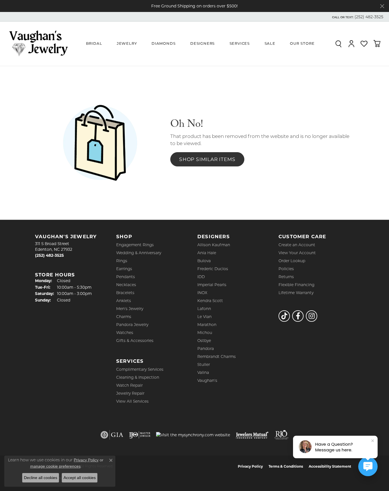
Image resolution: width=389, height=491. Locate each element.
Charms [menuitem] (123, 316)
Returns (286, 276)
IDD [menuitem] (201, 276)
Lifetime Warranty (296, 292)
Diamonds (163, 44)
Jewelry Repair (130, 393)
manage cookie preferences (55, 466)
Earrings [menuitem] (124, 268)
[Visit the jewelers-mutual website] (252, 435)
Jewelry (127, 44)
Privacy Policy (250, 466)
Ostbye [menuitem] (204, 340)
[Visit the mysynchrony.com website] (193, 435)
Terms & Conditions (286, 466)
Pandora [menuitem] (205, 348)
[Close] (382, 6)
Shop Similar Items (207, 159)
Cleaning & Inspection (137, 377)
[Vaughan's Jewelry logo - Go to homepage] (38, 44)
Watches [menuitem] (124, 332)
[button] (357, 17)
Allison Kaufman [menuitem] (213, 245)
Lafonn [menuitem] (204, 308)
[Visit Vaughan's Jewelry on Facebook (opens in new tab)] (298, 316)
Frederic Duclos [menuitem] (212, 268)
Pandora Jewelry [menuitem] (132, 324)
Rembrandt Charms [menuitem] (216, 356)
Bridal (94, 44)
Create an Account (297, 245)
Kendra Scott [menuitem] (210, 300)
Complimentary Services (139, 369)
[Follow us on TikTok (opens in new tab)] (284, 316)
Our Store (302, 44)
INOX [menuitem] (202, 292)
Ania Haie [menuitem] (206, 252)
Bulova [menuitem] (204, 260)
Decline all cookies (40, 477)
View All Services (132, 401)
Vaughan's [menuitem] (207, 380)
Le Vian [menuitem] (204, 316)
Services (240, 44)
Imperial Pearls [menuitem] (211, 284)
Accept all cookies (80, 477)
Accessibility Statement (330, 466)
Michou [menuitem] (204, 332)
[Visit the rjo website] (281, 435)
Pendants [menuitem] (125, 276)
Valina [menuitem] (203, 372)
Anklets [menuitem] (123, 300)
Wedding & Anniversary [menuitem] (138, 252)
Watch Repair (129, 385)
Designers (202, 44)
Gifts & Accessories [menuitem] (134, 340)
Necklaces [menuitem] (126, 284)
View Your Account (297, 252)
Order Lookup (292, 260)
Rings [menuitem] (121, 260)
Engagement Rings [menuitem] (135, 245)
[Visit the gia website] (112, 435)
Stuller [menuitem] (203, 364)
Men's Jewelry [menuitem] (129, 308)
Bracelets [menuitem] (125, 292)
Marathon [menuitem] (206, 324)
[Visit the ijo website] (139, 435)
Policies (286, 268)
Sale (270, 44)
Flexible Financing (296, 284)
